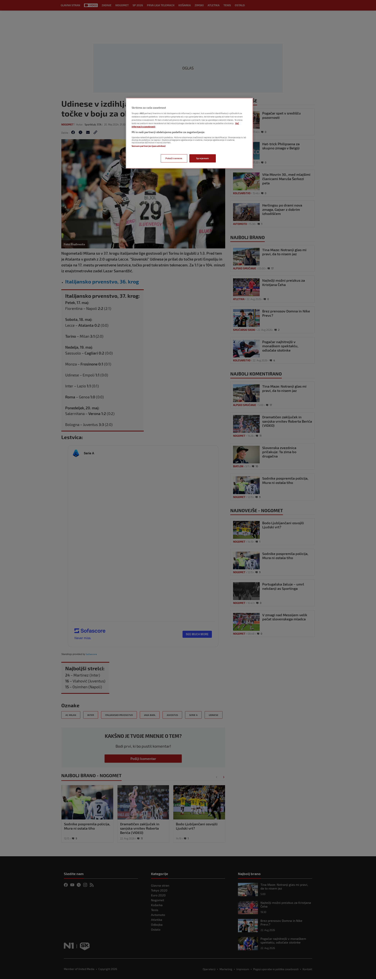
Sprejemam (202, 158)
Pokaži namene (173, 158)
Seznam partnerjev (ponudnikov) (148, 146)
